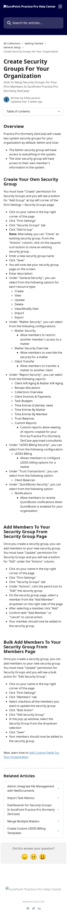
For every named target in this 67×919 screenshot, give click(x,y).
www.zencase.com (33, 901)
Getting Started (34, 43)
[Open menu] (60, 6)
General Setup (12, 47)
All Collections (12, 43)
